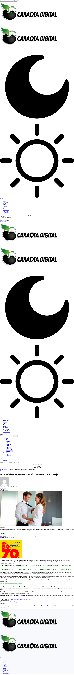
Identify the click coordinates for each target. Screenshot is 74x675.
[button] (3, 221)
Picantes (6, 469)
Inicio (1, 469)
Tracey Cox (2, 536)
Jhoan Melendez (3, 488)
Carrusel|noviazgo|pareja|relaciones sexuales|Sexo (19, 599)
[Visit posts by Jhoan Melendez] (4, 485)
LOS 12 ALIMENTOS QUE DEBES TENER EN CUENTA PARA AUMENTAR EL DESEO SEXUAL (41, 569)
